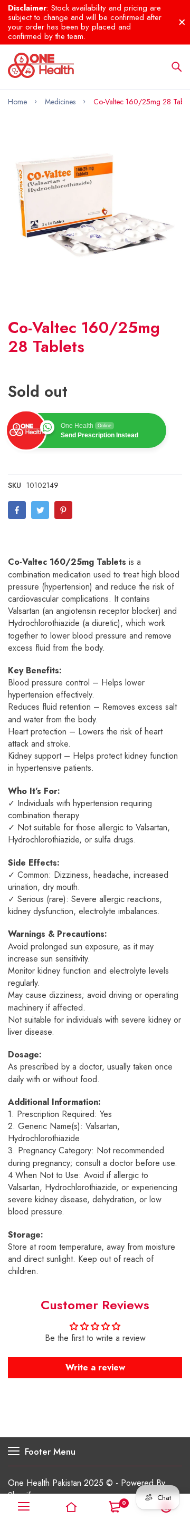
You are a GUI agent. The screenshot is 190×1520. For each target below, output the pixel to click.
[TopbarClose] (182, 22)
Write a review (95, 1367)
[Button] (177, 67)
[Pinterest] (63, 510)
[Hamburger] (24, 1507)
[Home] (71, 1507)
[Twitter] (40, 510)
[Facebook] (17, 510)
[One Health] (41, 67)
